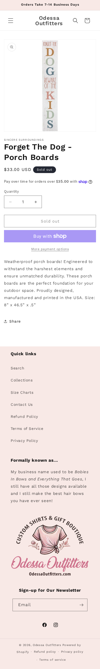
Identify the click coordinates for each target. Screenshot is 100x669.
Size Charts (22, 392)
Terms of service (52, 660)
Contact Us (22, 404)
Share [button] (15, 321)
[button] (11, 20)
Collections (22, 380)
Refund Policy (24, 416)
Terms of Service (27, 428)
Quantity (11, 191)
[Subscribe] (81, 605)
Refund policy (45, 651)
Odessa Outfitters (47, 645)
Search (18, 368)
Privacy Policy (24, 440)
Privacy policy (72, 651)
